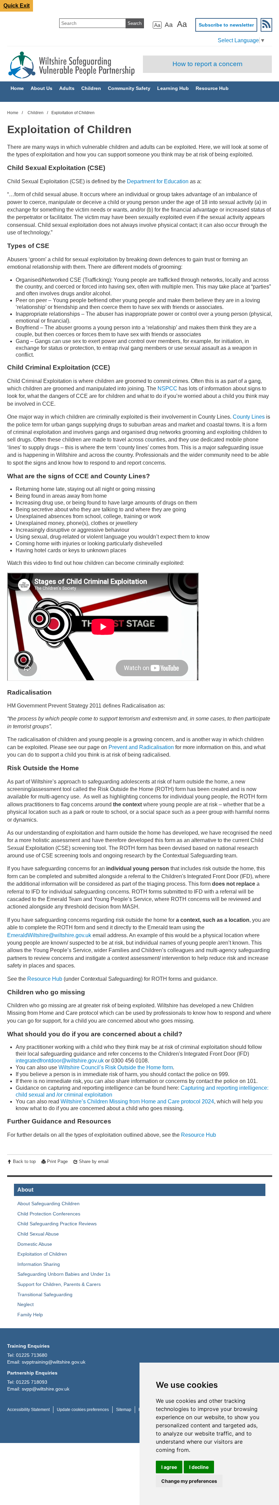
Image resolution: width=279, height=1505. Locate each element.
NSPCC (167, 388)
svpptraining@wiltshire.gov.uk (53, 1362)
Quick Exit (16, 6)
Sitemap (123, 1410)
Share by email (94, 1161)
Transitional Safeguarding (44, 1294)
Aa (157, 25)
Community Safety (129, 88)
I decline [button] (199, 1467)
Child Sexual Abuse (38, 1234)
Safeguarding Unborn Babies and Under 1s (63, 1274)
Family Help (30, 1314)
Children (91, 88)
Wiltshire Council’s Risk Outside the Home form (116, 1067)
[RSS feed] (266, 25)
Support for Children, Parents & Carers (59, 1284)
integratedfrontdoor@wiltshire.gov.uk (60, 1061)
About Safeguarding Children (48, 1203)
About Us (41, 88)
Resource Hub (212, 88)
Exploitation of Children (42, 1254)
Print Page (57, 1161)
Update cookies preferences (83, 1410)
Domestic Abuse (34, 1244)
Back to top (24, 1161)
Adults (67, 88)
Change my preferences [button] (189, 1481)
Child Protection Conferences (48, 1213)
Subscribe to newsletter (226, 25)
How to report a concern (208, 63)
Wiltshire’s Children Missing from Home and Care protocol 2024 (137, 1101)
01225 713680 (31, 1355)
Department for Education (157, 181)
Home (17, 88)
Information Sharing (38, 1264)
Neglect (25, 1304)
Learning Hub (173, 88)
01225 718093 (31, 1382)
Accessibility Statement (28, 1410)
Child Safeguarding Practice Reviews (57, 1223)
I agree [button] (169, 1467)
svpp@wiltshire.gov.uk (45, 1389)
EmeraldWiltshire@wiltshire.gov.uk (49, 935)
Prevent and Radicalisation (141, 747)
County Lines (249, 417)
